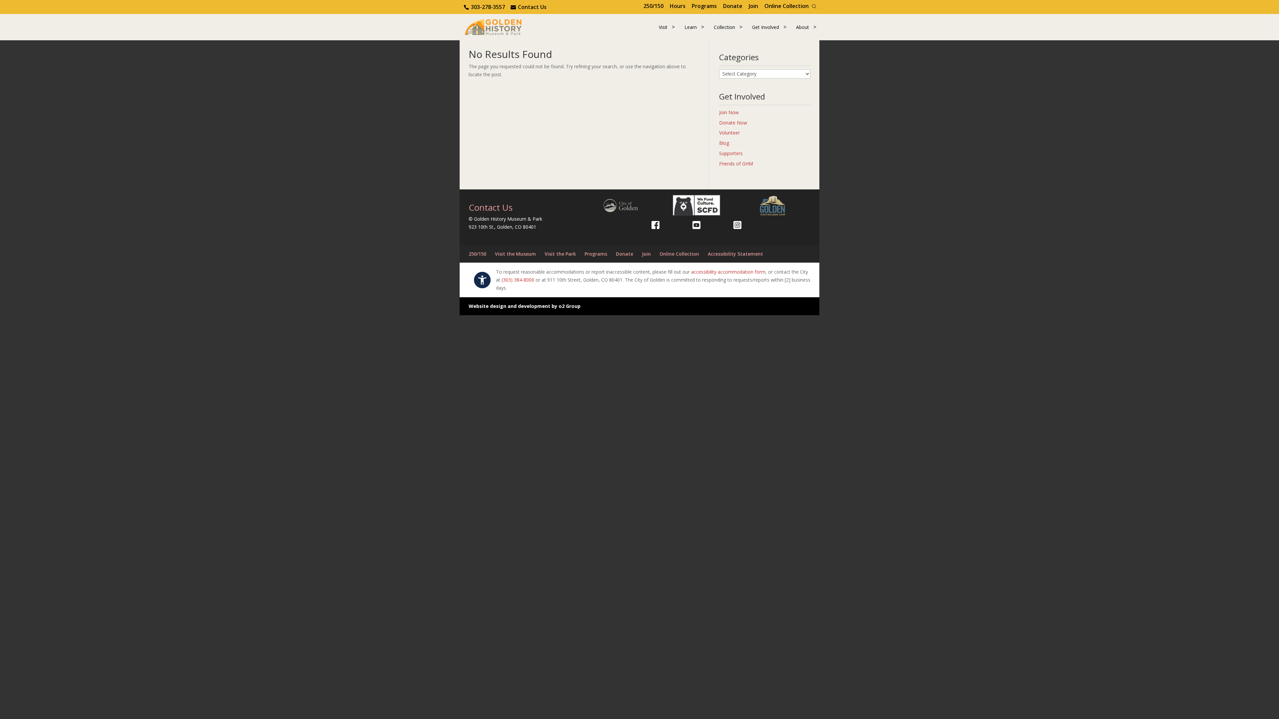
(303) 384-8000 (518, 280)
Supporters (731, 153)
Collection (724, 27)
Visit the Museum (515, 254)
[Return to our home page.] (493, 26)
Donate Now (733, 123)
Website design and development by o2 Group (525, 306)
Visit (663, 27)
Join (753, 6)
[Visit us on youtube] (696, 225)
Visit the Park (560, 254)
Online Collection (786, 6)
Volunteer (729, 132)
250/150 (653, 6)
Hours (677, 6)
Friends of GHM (736, 163)
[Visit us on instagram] (737, 225)
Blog (724, 143)
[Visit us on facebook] (655, 225)
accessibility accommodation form (728, 272)
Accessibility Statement (735, 254)
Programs (704, 6)
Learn (690, 27)
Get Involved (765, 27)
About (802, 27)
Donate (732, 6)
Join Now (729, 112)
